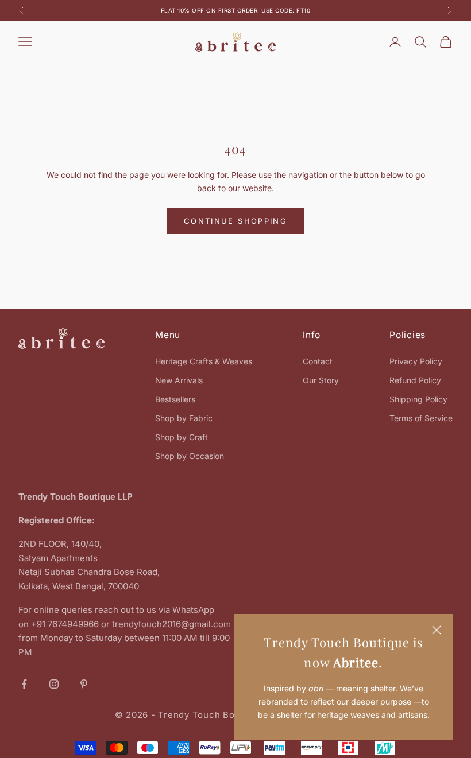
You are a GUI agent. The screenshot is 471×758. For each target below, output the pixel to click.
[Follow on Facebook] (24, 684)
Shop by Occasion (189, 456)
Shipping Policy (418, 399)
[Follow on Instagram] (54, 684)
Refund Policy (415, 380)
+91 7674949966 (66, 624)
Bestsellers (175, 399)
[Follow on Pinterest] (84, 684)
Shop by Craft (181, 437)
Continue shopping (235, 221)
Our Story (321, 380)
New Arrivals (179, 380)
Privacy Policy (415, 361)
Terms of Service (421, 418)
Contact (318, 361)
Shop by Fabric (184, 418)
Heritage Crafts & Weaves (203, 361)
